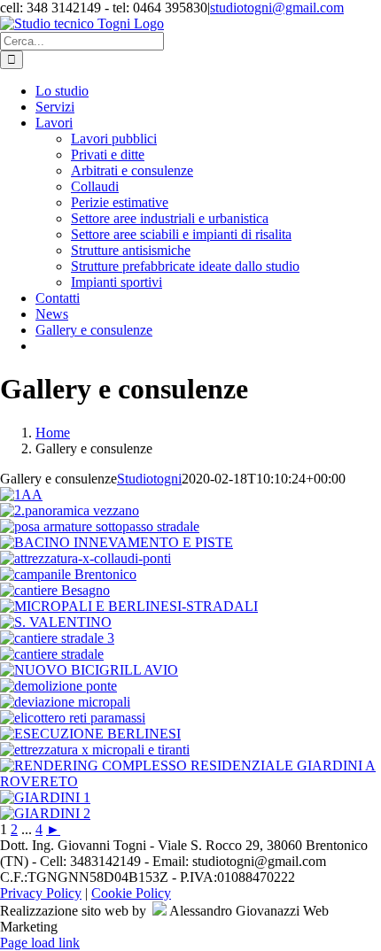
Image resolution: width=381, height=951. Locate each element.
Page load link (40, 942)
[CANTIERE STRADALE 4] (52, 653)
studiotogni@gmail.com (277, 7)
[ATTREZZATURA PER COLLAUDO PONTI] (85, 558)
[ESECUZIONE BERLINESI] (90, 733)
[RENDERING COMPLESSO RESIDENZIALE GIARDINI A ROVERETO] (190, 781)
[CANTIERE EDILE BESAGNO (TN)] (55, 590)
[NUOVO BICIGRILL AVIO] (89, 669)
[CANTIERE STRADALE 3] (57, 638)
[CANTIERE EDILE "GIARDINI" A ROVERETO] (45, 797)
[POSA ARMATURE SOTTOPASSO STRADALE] (99, 526)
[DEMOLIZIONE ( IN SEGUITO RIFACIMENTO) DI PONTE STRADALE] (58, 685)
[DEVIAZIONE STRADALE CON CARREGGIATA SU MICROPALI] (65, 701)
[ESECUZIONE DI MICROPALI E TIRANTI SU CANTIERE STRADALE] (95, 749)
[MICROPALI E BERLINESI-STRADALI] (129, 606)
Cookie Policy (131, 893)
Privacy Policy (41, 893)
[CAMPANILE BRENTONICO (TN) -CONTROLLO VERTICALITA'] (68, 574)
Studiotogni (149, 478)
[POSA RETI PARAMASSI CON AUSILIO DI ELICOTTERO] (72, 717)
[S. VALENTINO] (56, 622)
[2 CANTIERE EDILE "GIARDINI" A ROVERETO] (45, 813)
